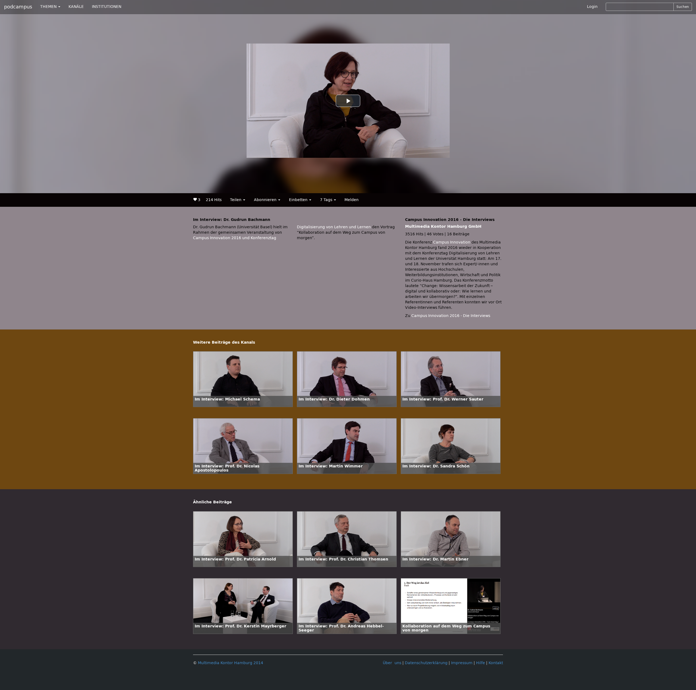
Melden (351, 200)
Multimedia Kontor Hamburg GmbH (443, 226)
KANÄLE (76, 6)
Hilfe (480, 663)
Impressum (462, 663)
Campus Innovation (451, 242)
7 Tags (326, 200)
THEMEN (49, 6)
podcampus (18, 7)
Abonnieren (266, 200)
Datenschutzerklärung (426, 663)
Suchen (682, 7)
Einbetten (299, 200)
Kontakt (496, 663)
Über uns (392, 663)
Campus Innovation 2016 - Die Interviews (450, 315)
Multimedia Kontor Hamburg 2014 (230, 663)
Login (592, 6)
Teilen (236, 200)
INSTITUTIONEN (106, 6)
